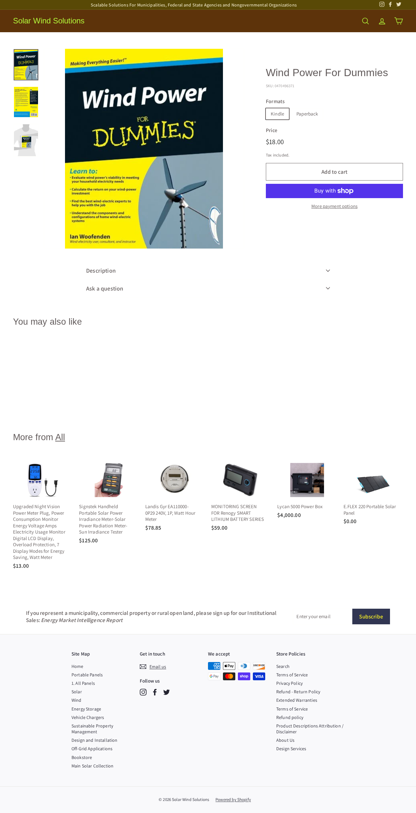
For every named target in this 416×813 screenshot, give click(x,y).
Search (283, 666)
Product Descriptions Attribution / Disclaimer (310, 729)
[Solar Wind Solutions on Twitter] (166, 692)
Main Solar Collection (92, 766)
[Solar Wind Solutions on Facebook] (154, 692)
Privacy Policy (289, 683)
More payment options (334, 206)
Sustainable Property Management (92, 729)
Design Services (291, 749)
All (60, 437)
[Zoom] (144, 149)
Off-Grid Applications (92, 749)
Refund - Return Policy (298, 692)
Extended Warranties (296, 700)
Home (78, 666)
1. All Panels (83, 683)
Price (271, 130)
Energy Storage (86, 709)
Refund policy (289, 717)
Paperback (307, 114)
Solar (77, 692)
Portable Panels (87, 675)
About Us (285, 740)
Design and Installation (94, 740)
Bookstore (82, 757)
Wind (77, 700)
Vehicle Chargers (88, 717)
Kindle (277, 114)
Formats (275, 101)
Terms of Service (292, 675)
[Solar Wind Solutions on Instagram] (143, 692)
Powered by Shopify (233, 799)
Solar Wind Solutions (48, 20)
